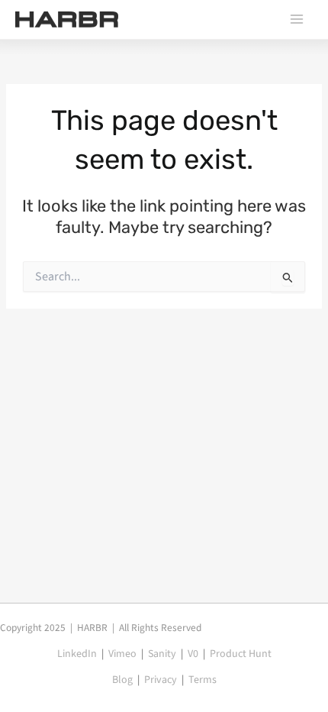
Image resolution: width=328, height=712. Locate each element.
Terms (202, 680)
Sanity (162, 654)
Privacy (160, 680)
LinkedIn (77, 654)
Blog (122, 680)
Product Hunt (241, 654)
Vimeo (122, 654)
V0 (193, 654)
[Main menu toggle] (297, 19)
